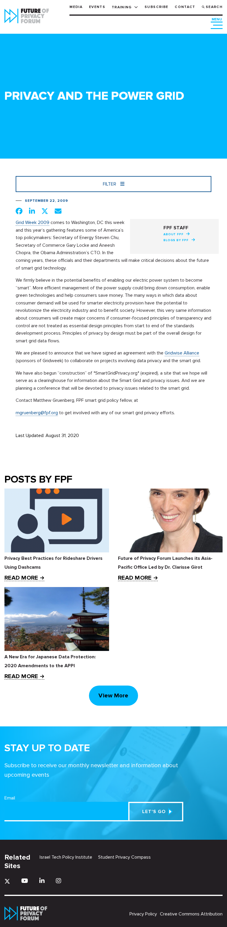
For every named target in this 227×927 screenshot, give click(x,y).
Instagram (58, 881)
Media (75, 7)
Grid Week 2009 (32, 222)
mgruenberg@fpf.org (37, 413)
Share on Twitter (44, 211)
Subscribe (156, 7)
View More (113, 695)
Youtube (24, 881)
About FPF (173, 234)
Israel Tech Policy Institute (66, 857)
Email (9, 798)
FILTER (110, 184)
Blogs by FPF (176, 240)
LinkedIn (42, 881)
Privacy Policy (143, 914)
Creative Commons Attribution (191, 914)
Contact (185, 7)
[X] (7, 881)
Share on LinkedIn (32, 211)
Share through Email (58, 211)
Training (122, 7)
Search (214, 7)
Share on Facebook (19, 211)
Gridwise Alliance (182, 353)
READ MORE (21, 578)
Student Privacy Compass (124, 857)
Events (97, 7)
